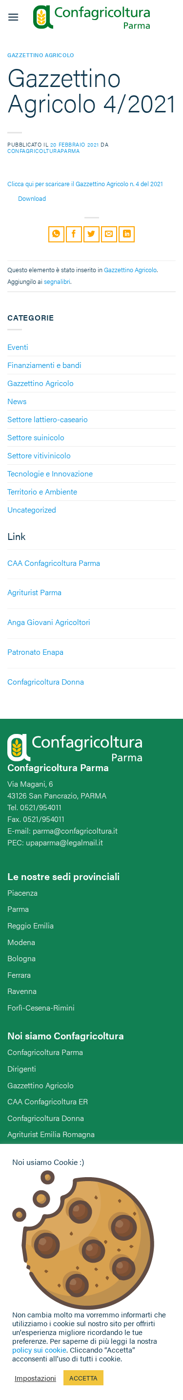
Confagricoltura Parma (45, 1051)
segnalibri (57, 281)
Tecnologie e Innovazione (50, 473)
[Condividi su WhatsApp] (56, 234)
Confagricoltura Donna (45, 1117)
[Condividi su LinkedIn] (127, 234)
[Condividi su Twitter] (91, 234)
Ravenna (22, 990)
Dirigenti (21, 1068)
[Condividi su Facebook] (74, 234)
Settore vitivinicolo (39, 455)
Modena (21, 942)
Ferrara (19, 974)
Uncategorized (31, 509)
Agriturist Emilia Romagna (51, 1134)
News (16, 401)
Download (32, 198)
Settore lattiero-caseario (47, 419)
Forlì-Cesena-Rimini (41, 1007)
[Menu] (13, 17)
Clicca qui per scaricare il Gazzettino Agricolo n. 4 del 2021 (85, 183)
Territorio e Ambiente (42, 491)
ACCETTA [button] (83, 1377)
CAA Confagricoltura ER (47, 1101)
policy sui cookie (39, 1349)
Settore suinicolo (35, 437)
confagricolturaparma (43, 150)
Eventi (17, 346)
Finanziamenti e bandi (44, 364)
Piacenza (22, 892)
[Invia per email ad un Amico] (109, 234)
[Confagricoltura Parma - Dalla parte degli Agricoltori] (91, 17)
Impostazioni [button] (35, 1378)
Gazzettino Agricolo (40, 382)
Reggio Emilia (30, 925)
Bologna (21, 958)
